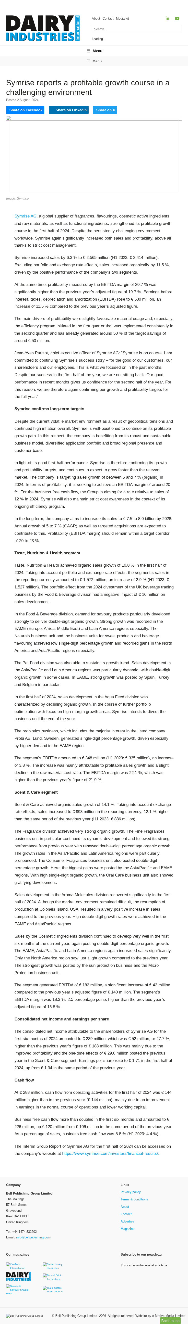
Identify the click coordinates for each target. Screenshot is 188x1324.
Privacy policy (131, 1192)
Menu (97, 51)
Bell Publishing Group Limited (76, 1316)
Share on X (105, 110)
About (96, 18)
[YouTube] (177, 18)
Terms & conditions (134, 1199)
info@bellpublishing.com (33, 1237)
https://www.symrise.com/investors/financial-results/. (110, 1153)
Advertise (127, 1221)
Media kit (122, 18)
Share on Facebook (25, 110)
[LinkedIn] (167, 18)
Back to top (170, 1321)
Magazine (127, 1229)
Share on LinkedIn (71, 110)
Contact (108, 18)
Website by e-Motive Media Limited (160, 1316)
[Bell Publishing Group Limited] (26, 1316)
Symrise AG (25, 216)
